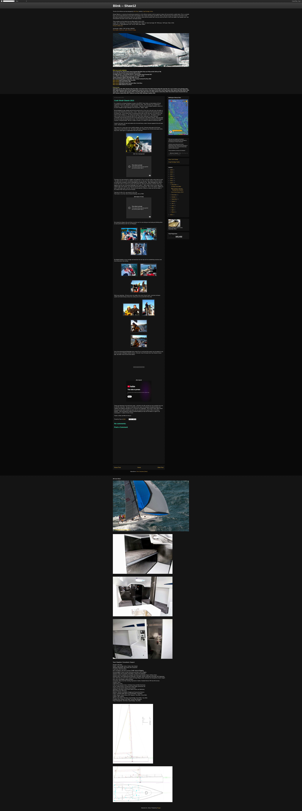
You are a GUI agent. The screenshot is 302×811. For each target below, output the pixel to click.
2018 (171, 172)
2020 (171, 169)
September (174, 199)
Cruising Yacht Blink (176, 186)
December (174, 184)
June (173, 205)
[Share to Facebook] (134, 419)
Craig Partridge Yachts (148, 11)
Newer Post (117, 467)
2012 (171, 214)
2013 (171, 182)
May (173, 207)
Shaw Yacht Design (173, 159)
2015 (171, 178)
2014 (171, 180)
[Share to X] (132, 419)
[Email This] (129, 419)
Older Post (160, 467)
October (174, 197)
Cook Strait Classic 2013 (177, 192)
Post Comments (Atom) (142, 471)
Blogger (159, 807)
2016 (171, 176)
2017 (171, 174)
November (174, 194)
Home (139, 467)
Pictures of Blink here (118, 25)
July (173, 203)
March (173, 212)
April (173, 209)
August (173, 201)
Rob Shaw (136, 11)
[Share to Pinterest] (135, 419)
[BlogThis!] (131, 419)
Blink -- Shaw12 (124, 6)
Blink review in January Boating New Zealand (177, 189)
